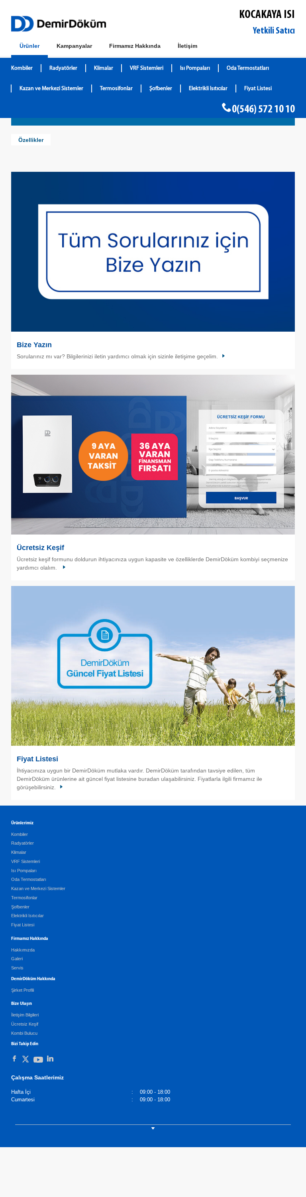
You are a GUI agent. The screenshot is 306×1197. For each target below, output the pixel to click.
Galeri (17, 958)
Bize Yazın (34, 344)
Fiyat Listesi (258, 89)
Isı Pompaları (195, 68)
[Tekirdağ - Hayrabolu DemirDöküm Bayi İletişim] (153, 252)
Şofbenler (160, 89)
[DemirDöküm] (58, 23)
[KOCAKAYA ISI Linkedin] (50, 1058)
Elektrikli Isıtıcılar (208, 89)
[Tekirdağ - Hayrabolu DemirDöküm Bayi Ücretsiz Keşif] (153, 455)
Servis (17, 967)
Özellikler (30, 140)
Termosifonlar (116, 89)
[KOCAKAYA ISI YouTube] (38, 1061)
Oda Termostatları (248, 68)
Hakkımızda (23, 949)
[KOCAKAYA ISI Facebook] (14, 1058)
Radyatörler (63, 68)
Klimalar (103, 68)
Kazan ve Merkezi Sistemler (51, 89)
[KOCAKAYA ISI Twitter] (25, 1060)
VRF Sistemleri (146, 68)
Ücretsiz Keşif (40, 547)
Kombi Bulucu (24, 1033)
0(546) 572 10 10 (263, 109)
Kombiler (22, 68)
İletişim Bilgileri (25, 1014)
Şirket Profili (22, 990)
